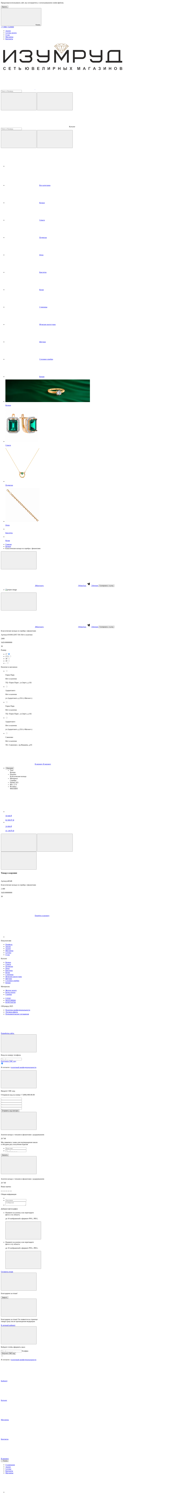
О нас (7, 35)
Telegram (95, 586)
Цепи (7, 968)
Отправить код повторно (10, 1111)
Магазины (9, 37)
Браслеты (9, 970)
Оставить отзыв (7, 1272)
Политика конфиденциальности (17, 1010)
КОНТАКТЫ (10, 1002)
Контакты (9, 39)
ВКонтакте (39, 586)
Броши (8, 983)
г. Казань (5, 1461)
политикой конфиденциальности (23, 1067)
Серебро (8, 994)
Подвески (9, 966)
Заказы (8, 947)
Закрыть (4, 1297)
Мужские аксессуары (13, 977)
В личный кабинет (8, 1325)
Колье (7, 972)
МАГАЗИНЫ (10, 1000)
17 (6, 654)
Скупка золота (11, 33)
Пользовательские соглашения (17, 1014)
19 (6, 661)
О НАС (8, 998)
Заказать (5, 1155)
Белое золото (10, 992)
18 (6, 659)
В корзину (39, 764)
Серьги (8, 964)
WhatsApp (82, 586)
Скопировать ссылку (106, 586)
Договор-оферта (11, 1012)
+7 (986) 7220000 (7, 27)
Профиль (8, 944)
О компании (10, 1465)
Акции (8, 31)
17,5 (7, 656)
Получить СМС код (8, 1061)
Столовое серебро (12, 981)
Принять (4, 7)
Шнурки (8, 979)
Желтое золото (11, 990)
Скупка (8, 953)
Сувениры (9, 975)
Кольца (8, 962)
